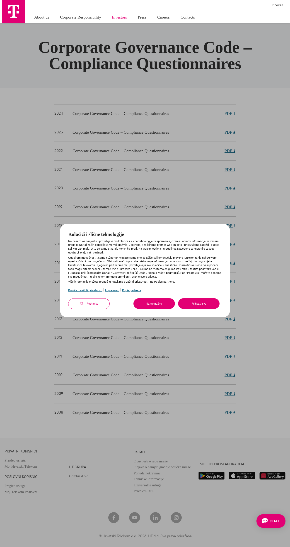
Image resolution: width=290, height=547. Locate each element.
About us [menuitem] (41, 17)
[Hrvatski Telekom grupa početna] (13, 11)
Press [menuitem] (142, 17)
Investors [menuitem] (119, 17)
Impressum (112, 290)
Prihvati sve (198, 303)
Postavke (92, 303)
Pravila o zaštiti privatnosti (85, 290)
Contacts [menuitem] (188, 17)
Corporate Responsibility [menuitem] (80, 17)
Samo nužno (154, 303)
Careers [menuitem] (163, 17)
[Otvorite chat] (270, 521)
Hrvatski (277, 5)
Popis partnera (131, 290)
